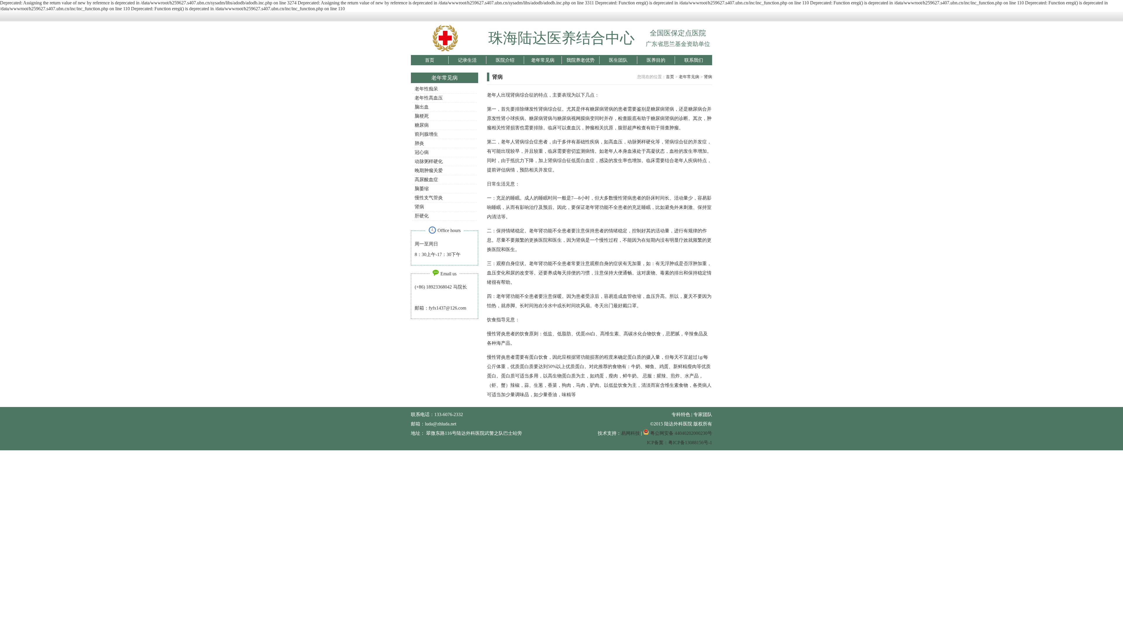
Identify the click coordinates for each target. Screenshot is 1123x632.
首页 (429, 60)
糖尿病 (422, 125)
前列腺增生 (426, 134)
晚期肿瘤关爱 (429, 170)
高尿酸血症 (426, 179)
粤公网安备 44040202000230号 (680, 433)
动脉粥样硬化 (429, 161)
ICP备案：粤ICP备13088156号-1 (679, 442)
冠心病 (422, 152)
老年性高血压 (429, 97)
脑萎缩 (422, 188)
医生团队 (618, 60)
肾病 (419, 206)
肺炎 (419, 143)
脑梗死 (422, 116)
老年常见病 (542, 60)
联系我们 (693, 60)
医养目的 (656, 60)
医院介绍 (505, 60)
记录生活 (467, 60)
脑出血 (422, 106)
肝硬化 (422, 215)
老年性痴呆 (426, 88)
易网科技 (630, 433)
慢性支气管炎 (429, 197)
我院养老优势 (580, 60)
